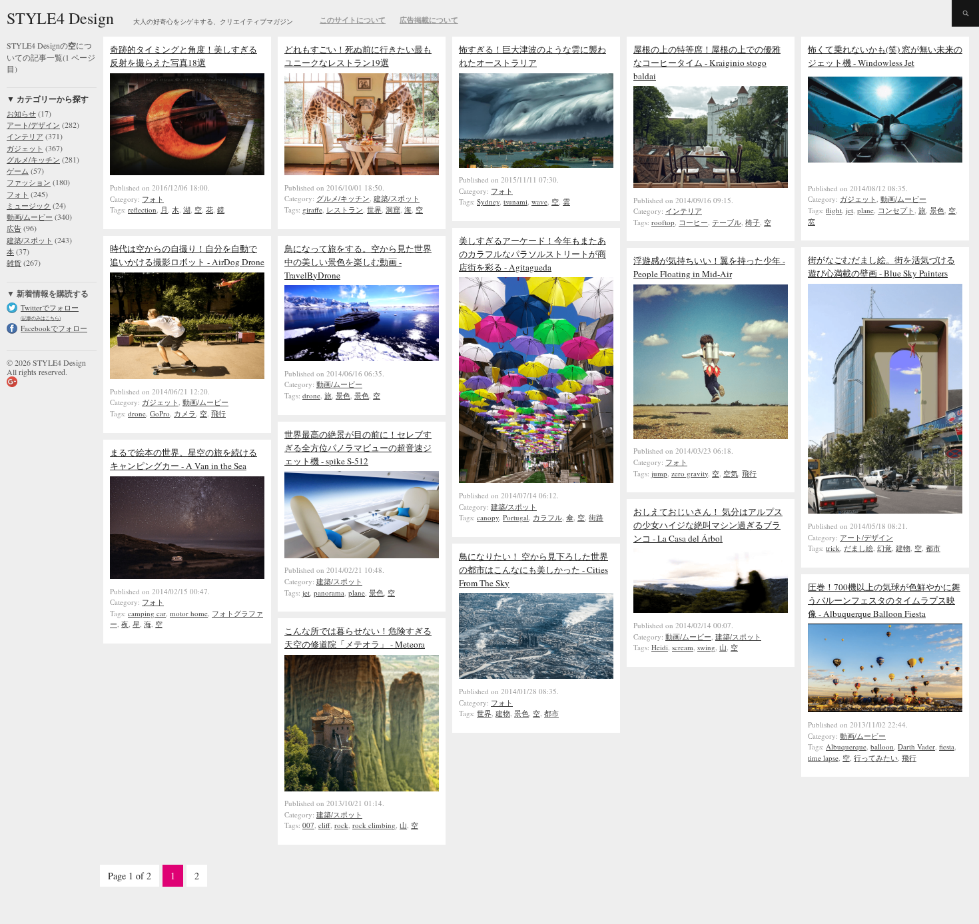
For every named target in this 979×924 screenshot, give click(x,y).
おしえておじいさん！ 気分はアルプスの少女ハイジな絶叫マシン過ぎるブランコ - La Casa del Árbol (708, 525)
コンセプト (896, 210)
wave (539, 202)
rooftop (663, 222)
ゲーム (18, 171)
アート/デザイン (33, 125)
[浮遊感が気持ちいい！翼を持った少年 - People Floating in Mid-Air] (710, 436)
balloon (882, 746)
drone (137, 413)
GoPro (160, 413)
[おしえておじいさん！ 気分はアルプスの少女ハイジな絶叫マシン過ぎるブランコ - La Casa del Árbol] (710, 610)
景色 (937, 210)
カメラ (185, 413)
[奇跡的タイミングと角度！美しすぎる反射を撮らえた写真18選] (187, 172)
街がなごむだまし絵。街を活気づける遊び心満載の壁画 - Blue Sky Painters (881, 266)
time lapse (823, 758)
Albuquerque (846, 746)
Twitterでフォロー (50, 307)
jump (659, 473)
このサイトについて (353, 20)
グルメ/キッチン (33, 160)
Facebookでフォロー (54, 328)
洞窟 (393, 210)
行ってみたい (876, 758)
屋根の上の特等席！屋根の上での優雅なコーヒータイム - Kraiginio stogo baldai (707, 62)
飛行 (218, 413)
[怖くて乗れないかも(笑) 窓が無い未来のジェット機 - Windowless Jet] (892, 173)
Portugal (516, 517)
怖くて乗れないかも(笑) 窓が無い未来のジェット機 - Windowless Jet (885, 56)
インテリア (25, 136)
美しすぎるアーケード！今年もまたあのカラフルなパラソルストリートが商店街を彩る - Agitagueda (532, 253)
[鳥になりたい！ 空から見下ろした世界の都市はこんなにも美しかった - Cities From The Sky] (536, 676)
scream (682, 647)
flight (834, 210)
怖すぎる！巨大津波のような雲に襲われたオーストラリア (532, 56)
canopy (488, 517)
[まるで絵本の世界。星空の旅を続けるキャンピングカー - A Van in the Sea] (187, 576)
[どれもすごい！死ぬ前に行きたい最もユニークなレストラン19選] (361, 172)
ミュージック (29, 206)
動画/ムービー (30, 217)
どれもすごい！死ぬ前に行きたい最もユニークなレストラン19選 (358, 56)
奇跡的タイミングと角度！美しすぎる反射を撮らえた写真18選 (183, 56)
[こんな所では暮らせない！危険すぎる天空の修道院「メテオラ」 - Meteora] (361, 788)
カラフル (547, 517)
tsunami (515, 202)
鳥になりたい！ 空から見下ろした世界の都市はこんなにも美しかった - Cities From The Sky (533, 569)
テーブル (726, 222)
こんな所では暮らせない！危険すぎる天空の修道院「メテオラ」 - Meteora (358, 637)
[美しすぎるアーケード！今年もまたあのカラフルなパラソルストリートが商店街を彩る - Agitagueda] (536, 480)
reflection (142, 210)
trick (833, 548)
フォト (18, 194)
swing (706, 647)
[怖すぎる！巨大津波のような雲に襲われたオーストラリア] (536, 165)
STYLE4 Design (60, 18)
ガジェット (25, 148)
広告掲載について (429, 20)
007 (308, 825)
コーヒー (693, 222)
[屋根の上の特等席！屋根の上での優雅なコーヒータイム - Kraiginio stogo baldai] (710, 185)
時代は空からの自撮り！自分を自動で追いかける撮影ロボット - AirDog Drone (187, 255)
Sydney (488, 202)
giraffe (312, 210)
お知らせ (21, 114)
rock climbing (374, 825)
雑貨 (14, 263)
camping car (147, 613)
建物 (903, 548)
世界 (374, 210)
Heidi (659, 647)
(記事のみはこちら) (41, 318)
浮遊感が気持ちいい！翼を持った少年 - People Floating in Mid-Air (709, 267)
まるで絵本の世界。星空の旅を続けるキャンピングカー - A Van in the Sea (183, 459)
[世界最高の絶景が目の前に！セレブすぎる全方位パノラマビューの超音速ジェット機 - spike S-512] (361, 555)
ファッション (29, 182)
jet (849, 210)
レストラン (344, 210)
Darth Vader (916, 746)
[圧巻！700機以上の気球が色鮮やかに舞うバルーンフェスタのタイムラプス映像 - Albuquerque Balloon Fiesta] (885, 709)
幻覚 (884, 548)
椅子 (752, 222)
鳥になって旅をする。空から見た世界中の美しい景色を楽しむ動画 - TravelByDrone (358, 261)
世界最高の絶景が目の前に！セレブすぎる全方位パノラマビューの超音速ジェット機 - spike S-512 (358, 447)
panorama (329, 593)
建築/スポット (30, 240)
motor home (189, 613)
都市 (933, 548)
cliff (324, 825)
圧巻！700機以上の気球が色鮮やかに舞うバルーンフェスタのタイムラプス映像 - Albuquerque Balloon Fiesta (884, 600)
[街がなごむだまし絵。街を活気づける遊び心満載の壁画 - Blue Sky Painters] (885, 510)
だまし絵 (858, 548)
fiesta (946, 746)
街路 (596, 517)
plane (865, 210)
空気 (730, 473)
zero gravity (689, 473)
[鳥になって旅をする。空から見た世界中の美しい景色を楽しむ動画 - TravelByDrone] (361, 358)
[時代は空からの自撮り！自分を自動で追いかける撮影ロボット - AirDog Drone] (187, 376)
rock (341, 825)
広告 (14, 228)
